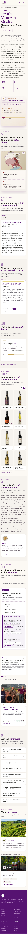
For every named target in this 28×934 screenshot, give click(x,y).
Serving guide (4, 926)
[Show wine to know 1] (2, 279)
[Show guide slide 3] (5, 213)
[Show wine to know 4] (7, 279)
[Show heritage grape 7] (12, 338)
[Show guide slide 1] (2, 213)
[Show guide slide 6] (10, 213)
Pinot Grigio (8, 344)
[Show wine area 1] (11, 190)
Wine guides (17, 915)
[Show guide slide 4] (7, 213)
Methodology (17, 913)
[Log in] (19, 2)
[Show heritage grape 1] (2, 338)
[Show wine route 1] (2, 651)
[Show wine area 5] (18, 190)
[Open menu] (23, 2)
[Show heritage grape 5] (9, 338)
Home (2, 7)
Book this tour (8, 626)
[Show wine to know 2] (4, 279)
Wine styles (17, 909)
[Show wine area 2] (12, 190)
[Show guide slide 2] (4, 213)
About (15, 924)
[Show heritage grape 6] (10, 338)
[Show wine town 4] (7, 676)
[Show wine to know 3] (5, 279)
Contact (16, 926)
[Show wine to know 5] (9, 279)
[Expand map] (23, 153)
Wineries (3, 915)
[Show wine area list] (9, 190)
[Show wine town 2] (4, 676)
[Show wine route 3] (5, 651)
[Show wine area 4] (16, 190)
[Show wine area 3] (14, 190)
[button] (11, 161)
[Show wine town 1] (2, 676)
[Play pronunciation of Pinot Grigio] (15, 343)
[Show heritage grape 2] (4, 338)
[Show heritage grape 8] (14, 338)
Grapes (3, 913)
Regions (6, 7)
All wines (3, 909)
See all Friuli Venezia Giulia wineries (15, 682)
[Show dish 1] (2, 558)
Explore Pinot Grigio (9, 359)
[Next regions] (26, 835)
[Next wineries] (26, 705)
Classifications (17, 911)
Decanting (3, 930)
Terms (15, 930)
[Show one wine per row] (21, 388)
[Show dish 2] (4, 558)
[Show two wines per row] (24, 388)
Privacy (16, 928)
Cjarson (5, 543)
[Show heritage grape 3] (5, 338)
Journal (16, 918)
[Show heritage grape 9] (16, 338)
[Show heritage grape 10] (17, 338)
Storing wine (4, 928)
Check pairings (8, 554)
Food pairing (4, 924)
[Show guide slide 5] (9, 213)
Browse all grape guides (8, 364)
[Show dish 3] (5, 558)
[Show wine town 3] (5, 676)
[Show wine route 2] (4, 651)
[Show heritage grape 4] (7, 338)
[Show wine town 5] (9, 676)
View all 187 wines (6, 472)
